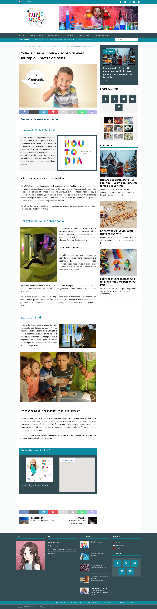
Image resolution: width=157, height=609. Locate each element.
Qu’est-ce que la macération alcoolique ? (99, 566)
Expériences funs (101, 35)
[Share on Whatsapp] (82, 112)
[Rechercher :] (126, 40)
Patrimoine (68, 35)
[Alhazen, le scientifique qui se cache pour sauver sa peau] (128, 120)
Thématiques (35, 35)
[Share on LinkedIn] (43, 112)
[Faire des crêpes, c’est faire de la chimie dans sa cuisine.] (108, 128)
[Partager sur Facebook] (24, 112)
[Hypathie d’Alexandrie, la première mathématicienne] (84, 579)
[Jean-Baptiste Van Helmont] (84, 556)
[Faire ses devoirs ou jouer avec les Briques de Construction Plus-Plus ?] (108, 136)
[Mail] (139, 2)
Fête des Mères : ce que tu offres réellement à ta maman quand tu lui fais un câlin (99, 591)
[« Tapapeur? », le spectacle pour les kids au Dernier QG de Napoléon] (108, 120)
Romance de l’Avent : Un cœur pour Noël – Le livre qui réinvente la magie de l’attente (119, 182)
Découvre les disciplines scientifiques (62, 550)
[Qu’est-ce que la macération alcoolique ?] (84, 567)
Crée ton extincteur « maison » (97, 543)
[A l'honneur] (118, 163)
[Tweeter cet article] (34, 112)
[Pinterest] (134, 2)
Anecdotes (84, 35)
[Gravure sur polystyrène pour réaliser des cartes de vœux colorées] (118, 128)
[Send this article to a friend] (63, 112)
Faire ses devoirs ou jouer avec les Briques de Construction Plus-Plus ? (118, 281)
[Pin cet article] (53, 112)
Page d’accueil (53, 542)
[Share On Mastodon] (92, 112)
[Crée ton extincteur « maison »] (84, 544)
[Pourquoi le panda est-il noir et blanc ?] (128, 128)
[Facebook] (121, 2)
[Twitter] (125, 2)
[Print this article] (72, 112)
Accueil (30, 2)
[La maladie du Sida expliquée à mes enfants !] (118, 120)
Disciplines (52, 35)
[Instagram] (130, 2)
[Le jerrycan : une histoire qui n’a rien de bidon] (128, 136)
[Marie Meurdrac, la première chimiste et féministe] (118, 136)
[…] (122, 195)
